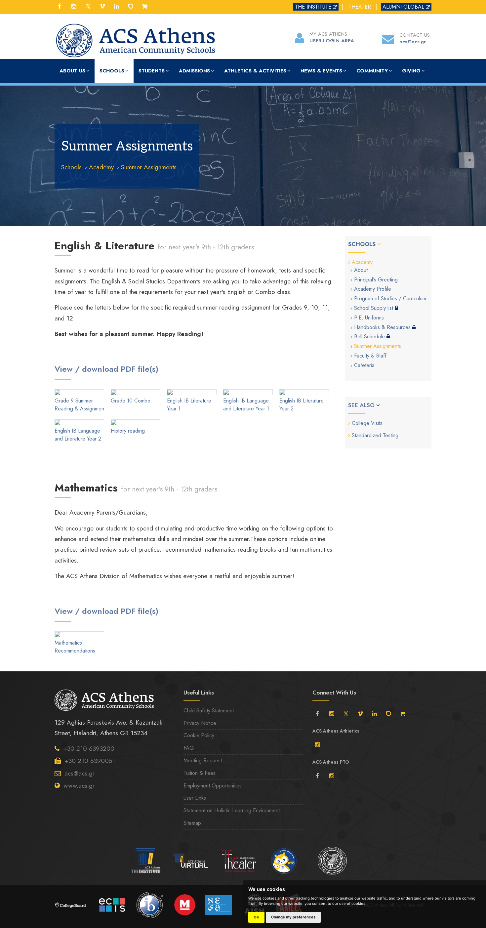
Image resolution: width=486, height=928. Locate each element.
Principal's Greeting (376, 279)
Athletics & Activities (255, 70)
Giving (411, 70)
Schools (112, 70)
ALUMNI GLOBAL (403, 7)
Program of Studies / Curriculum (390, 298)
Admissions (194, 70)
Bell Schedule (370, 336)
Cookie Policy (198, 735)
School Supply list (374, 308)
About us (72, 70)
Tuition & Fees (199, 773)
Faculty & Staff (370, 355)
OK (256, 917)
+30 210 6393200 (88, 748)
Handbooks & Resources (383, 327)
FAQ (188, 748)
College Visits (367, 423)
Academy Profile (372, 289)
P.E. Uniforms (369, 317)
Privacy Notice (199, 723)
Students (152, 70)
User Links (194, 798)
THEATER (359, 7)
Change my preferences (293, 917)
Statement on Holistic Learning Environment (231, 810)
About (361, 270)
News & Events (321, 70)
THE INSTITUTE (313, 7)
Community (372, 70)
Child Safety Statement (208, 710)
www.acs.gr (79, 785)
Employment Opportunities (212, 785)
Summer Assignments (149, 167)
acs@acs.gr (79, 773)
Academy (101, 167)
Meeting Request (202, 760)
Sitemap (192, 823)
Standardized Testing (375, 435)
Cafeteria (364, 365)
